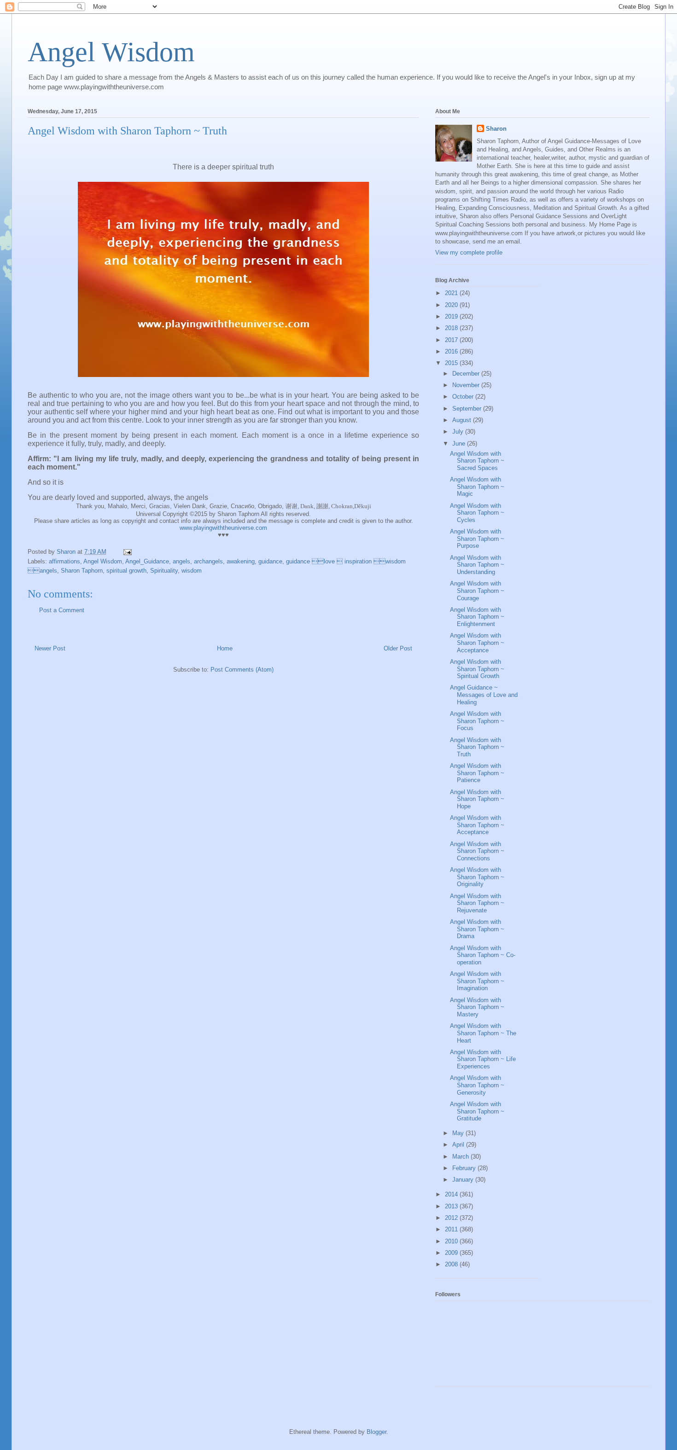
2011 (452, 1229)
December (466, 373)
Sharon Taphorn (82, 570)
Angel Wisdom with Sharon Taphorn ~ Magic (477, 486)
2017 (452, 339)
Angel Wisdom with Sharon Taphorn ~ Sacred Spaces (477, 460)
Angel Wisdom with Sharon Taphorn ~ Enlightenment (477, 616)
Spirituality (164, 570)
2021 (452, 293)
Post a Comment (61, 610)
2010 (452, 1241)
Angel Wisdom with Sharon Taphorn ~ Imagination (477, 981)
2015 (452, 363)
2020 (452, 305)
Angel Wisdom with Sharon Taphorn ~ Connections (477, 851)
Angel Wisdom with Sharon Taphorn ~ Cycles (477, 512)
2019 (452, 316)
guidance (270, 561)
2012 (452, 1217)
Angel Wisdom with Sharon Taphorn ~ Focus (477, 720)
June (459, 443)
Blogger (376, 1431)
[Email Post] (127, 551)
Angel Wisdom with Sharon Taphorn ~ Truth (477, 747)
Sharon (496, 128)
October (463, 396)
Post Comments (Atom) (242, 669)
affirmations (64, 561)
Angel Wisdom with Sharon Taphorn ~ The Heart (483, 1033)
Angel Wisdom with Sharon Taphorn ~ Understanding (477, 564)
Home (225, 648)
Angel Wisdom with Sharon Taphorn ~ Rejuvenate (477, 903)
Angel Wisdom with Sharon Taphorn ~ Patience (477, 772)
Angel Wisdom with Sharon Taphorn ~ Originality (477, 876)
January (463, 1179)
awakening (241, 561)
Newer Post (50, 648)
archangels (208, 561)
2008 (452, 1264)
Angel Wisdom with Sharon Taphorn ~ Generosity (477, 1085)
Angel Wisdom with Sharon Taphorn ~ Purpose (477, 538)
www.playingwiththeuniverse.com (223, 527)
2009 (452, 1252)
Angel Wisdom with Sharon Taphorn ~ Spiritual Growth (477, 668)
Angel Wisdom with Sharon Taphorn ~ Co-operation (482, 955)
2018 (452, 328)
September (467, 408)
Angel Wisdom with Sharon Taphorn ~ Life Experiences (483, 1059)
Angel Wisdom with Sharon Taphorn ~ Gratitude (477, 1111)
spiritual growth (126, 570)
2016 (452, 351)
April (459, 1144)
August (462, 420)
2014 (452, 1194)
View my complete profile (468, 252)
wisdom (191, 570)
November (466, 385)
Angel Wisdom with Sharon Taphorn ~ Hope (477, 799)
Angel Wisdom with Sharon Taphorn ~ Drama (477, 929)
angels (181, 561)
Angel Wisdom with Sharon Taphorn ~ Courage (477, 590)
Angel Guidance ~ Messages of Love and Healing (484, 694)
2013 (452, 1206)
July (458, 431)
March (461, 1156)
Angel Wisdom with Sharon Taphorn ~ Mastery (477, 1007)
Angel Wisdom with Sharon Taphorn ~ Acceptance (477, 642)
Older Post (398, 648)
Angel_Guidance (147, 561)
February (465, 1168)
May (459, 1133)
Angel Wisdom (111, 52)
